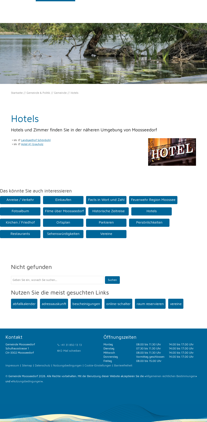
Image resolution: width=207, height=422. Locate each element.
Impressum (12, 365)
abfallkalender (24, 304)
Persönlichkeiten (149, 222)
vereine (176, 304)
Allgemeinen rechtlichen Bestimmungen (170, 376)
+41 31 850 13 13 (71, 345)
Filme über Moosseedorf (64, 211)
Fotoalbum (20, 211)
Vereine (106, 233)
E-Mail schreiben (70, 350)
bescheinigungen (86, 304)
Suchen (112, 280)
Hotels (152, 211)
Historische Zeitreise (108, 211)
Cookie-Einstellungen (98, 365)
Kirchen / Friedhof (20, 222)
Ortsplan (63, 222)
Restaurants (20, 233)
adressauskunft (54, 304)
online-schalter (118, 304)
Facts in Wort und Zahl (106, 199)
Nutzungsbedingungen (67, 365)
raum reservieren (150, 304)
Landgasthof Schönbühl (36, 140)
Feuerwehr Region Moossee (153, 199)
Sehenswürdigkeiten (63, 233)
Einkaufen (63, 199)
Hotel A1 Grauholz (32, 144)
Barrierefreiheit (123, 365)
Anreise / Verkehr (20, 199)
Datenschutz (42, 365)
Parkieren (106, 222)
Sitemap (27, 365)
